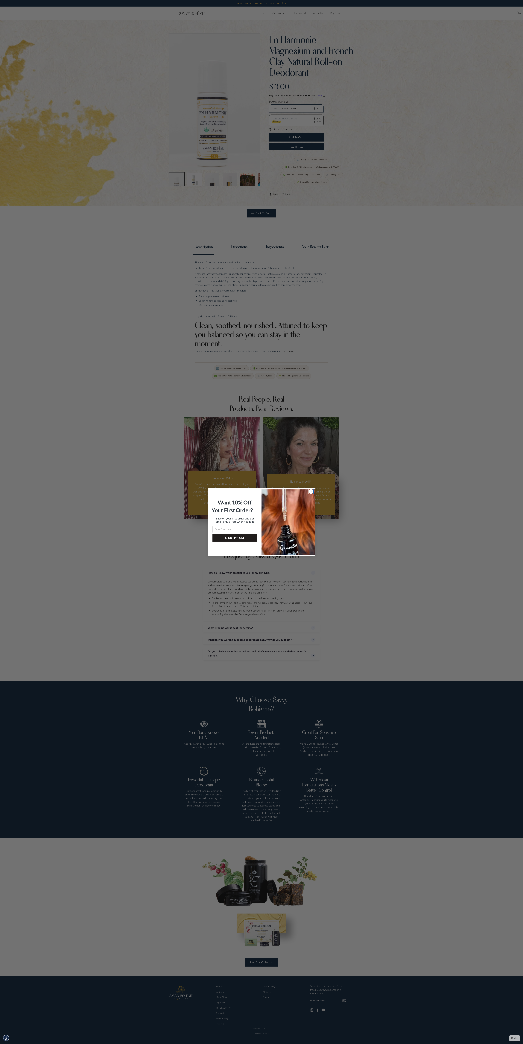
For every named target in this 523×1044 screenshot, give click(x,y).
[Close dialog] (311, 491)
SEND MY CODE (235, 537)
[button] (6, 1037)
